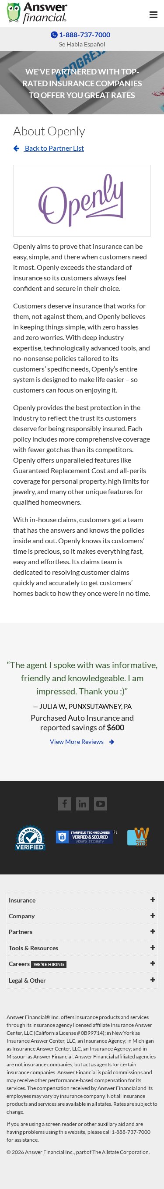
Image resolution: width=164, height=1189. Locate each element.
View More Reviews (77, 741)
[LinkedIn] (82, 803)
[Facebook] (64, 803)
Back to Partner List (54, 148)
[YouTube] (100, 803)
